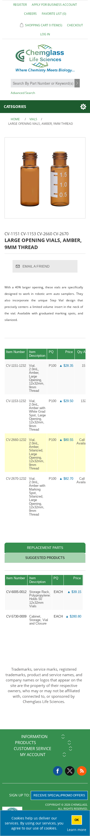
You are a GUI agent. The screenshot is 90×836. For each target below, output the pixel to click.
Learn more (76, 829)
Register (20, 5)
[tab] (45, 548)
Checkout (75, 25)
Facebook (57, 771)
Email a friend (36, 266)
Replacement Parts (45, 548)
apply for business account (54, 5)
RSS (81, 771)
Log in (45, 34)
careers (30, 14)
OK (76, 820)
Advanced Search (23, 93)
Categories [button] (15, 106)
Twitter (69, 771)
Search (78, 83)
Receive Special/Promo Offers (59, 795)
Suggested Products (45, 558)
